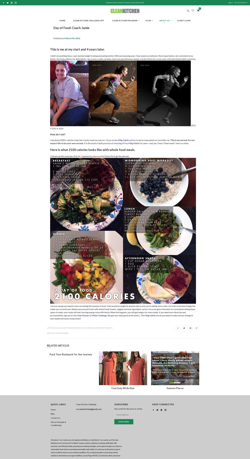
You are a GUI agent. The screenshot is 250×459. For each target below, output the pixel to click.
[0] (197, 10)
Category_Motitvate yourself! (100, 328)
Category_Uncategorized (57, 333)
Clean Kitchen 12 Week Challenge (92, 315)
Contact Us (55, 418)
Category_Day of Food (76, 328)
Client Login (183, 21)
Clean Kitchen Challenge (86, 404)
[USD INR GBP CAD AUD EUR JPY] (231, 3)
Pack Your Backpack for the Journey (71, 354)
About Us (164, 21)
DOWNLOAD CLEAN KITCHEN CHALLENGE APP (125, 3)
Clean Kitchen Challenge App (88, 21)
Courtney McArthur (123, 388)
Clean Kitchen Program (124, 21)
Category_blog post (58, 328)
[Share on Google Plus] (196, 328)
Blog (52, 414)
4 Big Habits (123, 140)
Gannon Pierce (175, 388)
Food (148, 21)
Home (62, 21)
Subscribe (123, 422)
